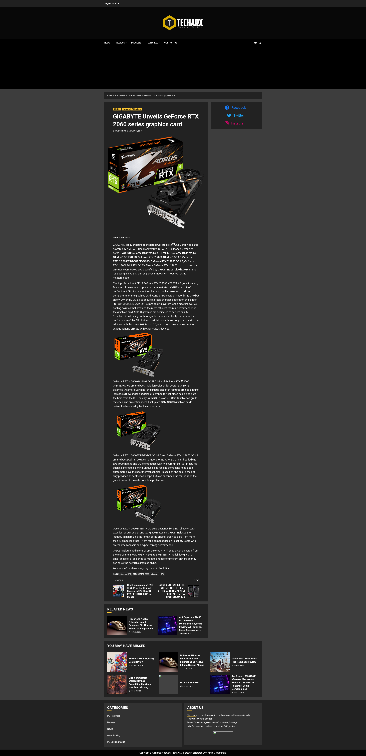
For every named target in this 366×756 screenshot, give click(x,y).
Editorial (153, 43)
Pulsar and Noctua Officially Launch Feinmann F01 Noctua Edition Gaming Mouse (141, 624)
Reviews (120, 43)
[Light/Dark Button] (254, 42)
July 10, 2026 (239, 665)
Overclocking (113, 735)
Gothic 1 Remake (189, 682)
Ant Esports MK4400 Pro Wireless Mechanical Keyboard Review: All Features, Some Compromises (190, 624)
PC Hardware (136, 109)
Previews (136, 43)
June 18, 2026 (136, 691)
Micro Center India (217, 752)
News (107, 43)
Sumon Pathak (120, 131)
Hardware (126, 109)
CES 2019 (117, 109)
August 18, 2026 (137, 665)
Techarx (191, 715)
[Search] (260, 43)
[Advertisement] (183, 68)
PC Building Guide (116, 742)
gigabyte (154, 574)
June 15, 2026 (187, 686)
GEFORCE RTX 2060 (141, 574)
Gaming (111, 722)
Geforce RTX (125, 574)
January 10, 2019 (135, 131)
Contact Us (170, 43)
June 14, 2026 (186, 634)
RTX (162, 574)
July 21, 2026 (136, 632)
